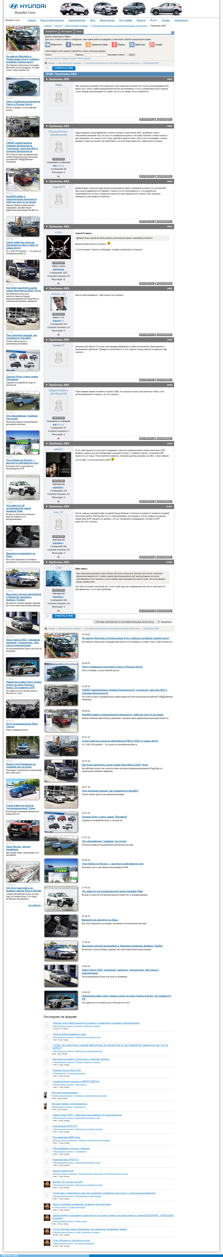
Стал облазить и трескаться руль (71, 1240)
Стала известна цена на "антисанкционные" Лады (20, 806)
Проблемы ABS (151, 63)
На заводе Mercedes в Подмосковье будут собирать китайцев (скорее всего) (125, 638)
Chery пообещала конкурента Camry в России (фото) (112, 666)
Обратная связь (10, 1255)
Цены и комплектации (52, 20)
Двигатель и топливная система (88, 1051)
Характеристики (76, 20)
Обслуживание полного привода (71, 1148)
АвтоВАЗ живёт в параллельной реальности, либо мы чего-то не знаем (122, 714)
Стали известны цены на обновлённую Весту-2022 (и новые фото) (120, 740)
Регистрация (84, 58)
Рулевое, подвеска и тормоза (87, 1026)
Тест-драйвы (125, 20)
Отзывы (166, 20)
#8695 (169, 126)
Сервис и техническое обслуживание (94, 1140)
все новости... (35, 905)
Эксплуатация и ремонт (70, 63)
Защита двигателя (63, 1170)
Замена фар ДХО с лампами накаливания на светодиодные (87, 1114)
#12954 (169, 562)
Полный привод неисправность (69, 1103)
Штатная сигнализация (65, 1092)
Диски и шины (81, 1221)
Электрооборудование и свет (69, 1034)
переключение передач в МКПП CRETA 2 (76, 1081)
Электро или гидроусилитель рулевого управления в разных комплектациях (96, 1023)
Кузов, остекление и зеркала (87, 1232)
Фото (92, 20)
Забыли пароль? (53, 58)
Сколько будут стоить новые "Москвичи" (104, 816)
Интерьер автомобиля (84, 1243)
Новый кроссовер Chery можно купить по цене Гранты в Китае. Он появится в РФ (23, 684)
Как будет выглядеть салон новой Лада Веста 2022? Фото (115, 764)
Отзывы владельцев (76, 1073)
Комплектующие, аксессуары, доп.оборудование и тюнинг (103, 1174)
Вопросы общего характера (65, 1140)
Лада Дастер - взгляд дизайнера (18, 848)
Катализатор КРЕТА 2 (65, 1126)
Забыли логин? (69, 58)
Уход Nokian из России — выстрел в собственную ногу (113, 863)
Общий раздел (60, 1073)
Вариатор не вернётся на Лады (100, 919)
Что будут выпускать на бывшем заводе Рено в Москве (23, 889)
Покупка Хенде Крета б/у (67, 1070)
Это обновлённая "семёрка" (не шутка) (104, 841)
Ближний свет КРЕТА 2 (66, 1159)
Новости (141, 20)
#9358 (169, 340)
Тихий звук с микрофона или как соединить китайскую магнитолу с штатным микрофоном (104, 1193)
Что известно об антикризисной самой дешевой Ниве (112, 891)
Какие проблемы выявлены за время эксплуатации (82, 1204)
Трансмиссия (80, 1084)
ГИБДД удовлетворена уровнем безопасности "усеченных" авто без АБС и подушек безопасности (22, 146)
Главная (32, 20)
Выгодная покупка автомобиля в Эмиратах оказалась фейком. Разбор (122, 945)
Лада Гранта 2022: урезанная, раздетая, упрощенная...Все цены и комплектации (23, 642)
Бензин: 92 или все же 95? (68, 1181)
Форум (153, 20)
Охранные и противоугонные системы (90, 1096)
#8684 (169, 79)
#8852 (169, 288)
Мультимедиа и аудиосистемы (88, 1196)
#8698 (169, 181)
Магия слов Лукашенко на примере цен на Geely (21, 765)
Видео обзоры (107, 20)
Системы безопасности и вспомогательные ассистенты (112, 63)
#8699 (169, 227)
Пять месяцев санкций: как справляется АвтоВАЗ (110, 790)
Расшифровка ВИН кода (66, 1137)
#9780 (169, 443)
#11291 (169, 506)
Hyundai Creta (25, 12)
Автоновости (181, 20)
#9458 (169, 385)
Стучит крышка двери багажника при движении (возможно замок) (90, 1229)
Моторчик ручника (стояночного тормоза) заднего (81, 1059)
